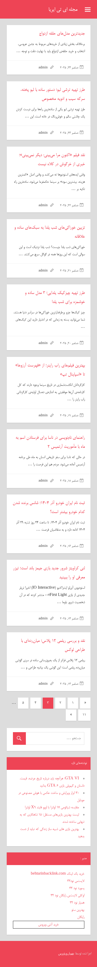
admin (43, 68)
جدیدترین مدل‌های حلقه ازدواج (62, 33)
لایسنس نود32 (75, 881)
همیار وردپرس (66, 954)
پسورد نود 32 (76, 888)
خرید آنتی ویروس (48, 925)
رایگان (80, 917)
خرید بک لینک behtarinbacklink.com (57, 874)
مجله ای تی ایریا (62, 10)
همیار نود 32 (77, 903)
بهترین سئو (77, 910)
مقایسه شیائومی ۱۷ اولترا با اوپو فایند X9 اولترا (52, 807)
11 (84, 715)
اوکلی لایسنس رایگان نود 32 (67, 895)
